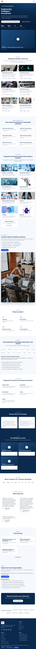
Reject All (3, 647)
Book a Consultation (18, 600)
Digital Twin (3, 640)
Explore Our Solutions (26, 21)
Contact (20, 629)
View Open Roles (5, 576)
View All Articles (18, 557)
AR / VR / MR (3, 638)
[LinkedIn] (6, 630)
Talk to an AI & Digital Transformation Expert (10, 21)
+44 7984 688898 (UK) (23, 638)
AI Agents (2, 637)
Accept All (16, 647)
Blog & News (21, 628)
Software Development (5, 643)
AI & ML (2, 635)
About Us (20, 623)
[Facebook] (2, 630)
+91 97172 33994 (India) (23, 637)
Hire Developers (21, 626)
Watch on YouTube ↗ (4, 49)
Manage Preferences (10, 647)
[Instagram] (4, 630)
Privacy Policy (3, 646)
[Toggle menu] (34, 1)
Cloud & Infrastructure (5, 641)
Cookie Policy (8, 646)
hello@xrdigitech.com (22, 634)
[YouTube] (11, 630)
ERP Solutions (3, 634)
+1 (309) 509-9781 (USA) (23, 640)
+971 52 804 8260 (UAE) (23, 635)
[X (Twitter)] (8, 630)
